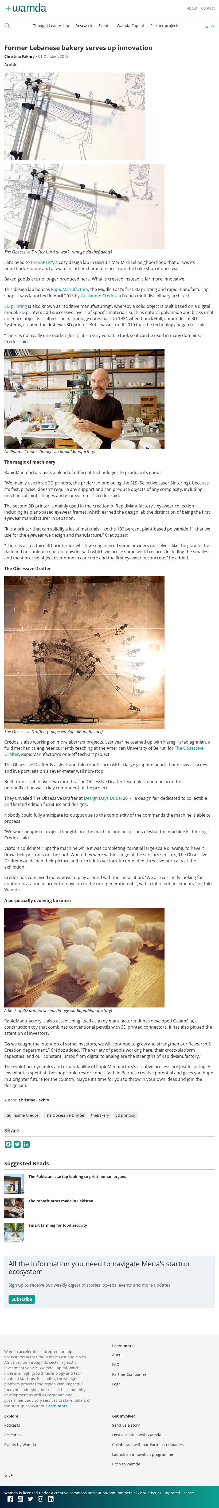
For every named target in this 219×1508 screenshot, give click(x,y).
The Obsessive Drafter (65, 1115)
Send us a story (126, 1425)
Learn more (57, 1405)
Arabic (10, 65)
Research (84, 25)
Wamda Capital (130, 25)
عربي (210, 26)
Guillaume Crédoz (22, 1115)
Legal (117, 1383)
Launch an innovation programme (142, 1454)
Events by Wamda (20, 1444)
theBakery (100, 1115)
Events (104, 25)
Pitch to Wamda (126, 1464)
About (192, 8)
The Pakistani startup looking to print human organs (77, 1176)
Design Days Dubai (103, 798)
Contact (208, 8)
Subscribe (21, 1299)
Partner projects (164, 25)
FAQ (115, 1364)
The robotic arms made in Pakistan (61, 1200)
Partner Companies (129, 1374)
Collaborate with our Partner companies (148, 1444)
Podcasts (12, 1425)
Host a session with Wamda (136, 1434)
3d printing (125, 1115)
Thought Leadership (51, 25)
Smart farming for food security (58, 1225)
